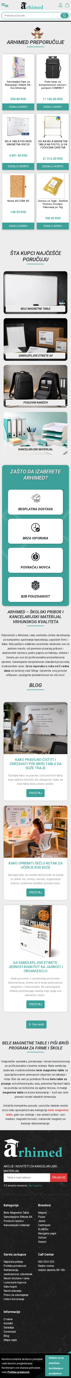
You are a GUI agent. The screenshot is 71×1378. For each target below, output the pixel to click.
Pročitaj (35, 793)
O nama (8, 1319)
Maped (42, 1212)
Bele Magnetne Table (16, 1212)
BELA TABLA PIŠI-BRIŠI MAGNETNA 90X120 (18, 143)
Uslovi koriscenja (14, 1299)
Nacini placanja (12, 1290)
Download (10, 1331)
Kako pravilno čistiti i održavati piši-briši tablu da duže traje (36, 764)
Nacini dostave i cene (16, 1278)
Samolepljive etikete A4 (36, 355)
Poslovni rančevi (35, 402)
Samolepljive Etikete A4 (18, 1216)
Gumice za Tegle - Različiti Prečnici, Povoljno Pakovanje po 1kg (53, 204)
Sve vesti (38, 1024)
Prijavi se (58, 1177)
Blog (6, 1335)
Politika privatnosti (15, 1265)
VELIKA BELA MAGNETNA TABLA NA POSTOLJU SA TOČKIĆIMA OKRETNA (53, 144)
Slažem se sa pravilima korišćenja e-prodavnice (56, 1366)
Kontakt (8, 1323)
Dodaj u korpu (18, 106)
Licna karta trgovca (15, 1282)
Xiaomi (42, 1241)
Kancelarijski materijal (35, 449)
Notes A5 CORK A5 (18, 200)
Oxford (42, 1237)
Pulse (41, 1216)
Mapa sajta (10, 1340)
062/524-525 (46, 1261)
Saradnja (9, 1327)
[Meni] (4, 5)
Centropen (44, 1225)
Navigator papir (47, 1233)
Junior (41, 1221)
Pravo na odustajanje (16, 1295)
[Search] (64, 15)
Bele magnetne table (35, 308)
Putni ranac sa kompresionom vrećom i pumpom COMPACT (53, 85)
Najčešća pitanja (13, 1261)
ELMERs (43, 1229)
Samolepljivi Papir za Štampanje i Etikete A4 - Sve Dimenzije (18, 85)
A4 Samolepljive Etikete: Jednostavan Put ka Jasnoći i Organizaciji (35, 967)
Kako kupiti (10, 1286)
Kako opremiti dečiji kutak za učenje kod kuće (36, 865)
